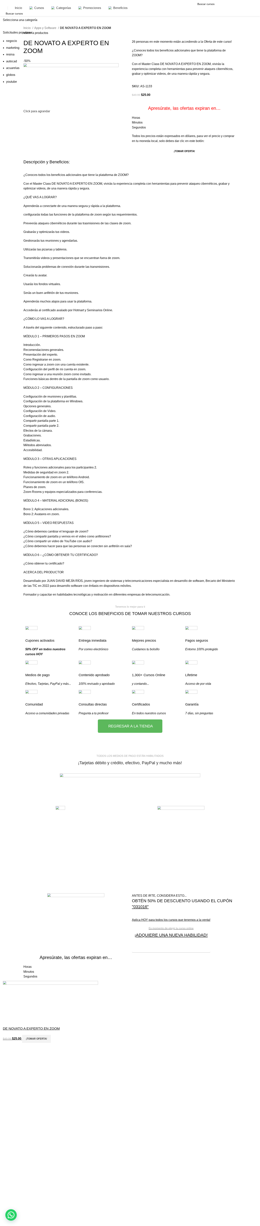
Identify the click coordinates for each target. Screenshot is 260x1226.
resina (10, 54)
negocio (11, 40)
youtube (11, 81)
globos (10, 74)
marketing (12, 47)
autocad (11, 61)
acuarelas (12, 68)
